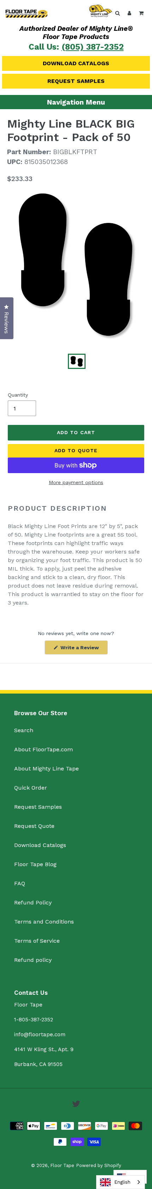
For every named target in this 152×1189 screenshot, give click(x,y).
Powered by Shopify (98, 1165)
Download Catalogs (76, 63)
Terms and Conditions (44, 921)
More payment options (76, 482)
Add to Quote (76, 450)
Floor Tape (62, 1165)
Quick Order (30, 787)
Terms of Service (37, 940)
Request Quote (34, 826)
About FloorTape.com (43, 749)
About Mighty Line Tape (46, 768)
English (122, 1182)
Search (23, 730)
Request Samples (76, 81)
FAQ (19, 883)
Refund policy (33, 960)
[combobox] (120, 1182)
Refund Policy (33, 902)
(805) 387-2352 (93, 47)
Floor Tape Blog (35, 864)
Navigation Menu (76, 102)
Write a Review (83, 649)
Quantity (18, 395)
